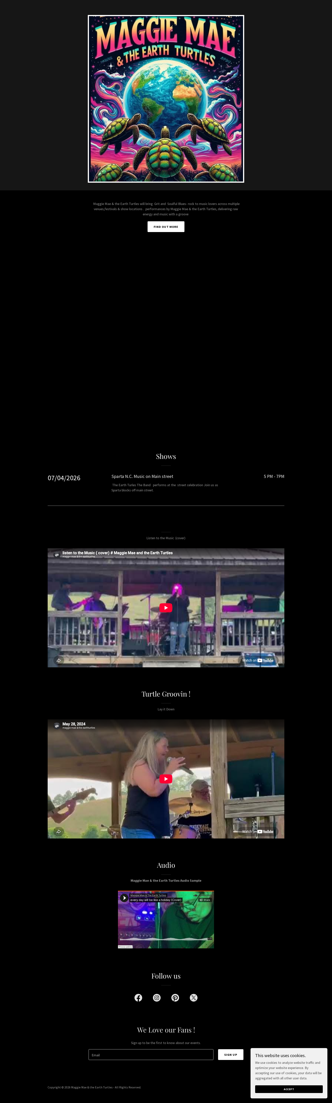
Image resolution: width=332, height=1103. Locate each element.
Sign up (230, 1055)
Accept (289, 1089)
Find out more (166, 227)
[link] (138, 998)
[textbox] (151, 1054)
